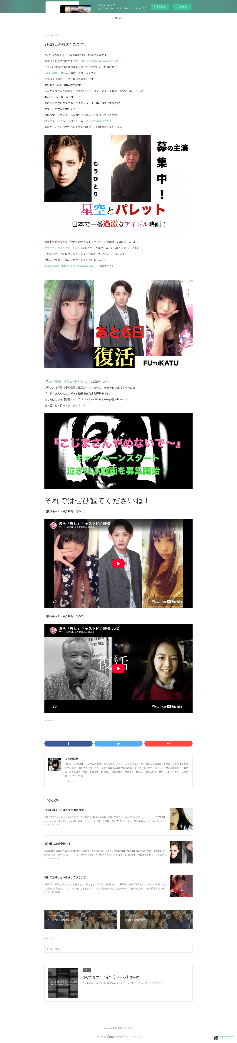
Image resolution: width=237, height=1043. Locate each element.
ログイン (182, 6)
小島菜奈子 (70, 381)
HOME (118, 17)
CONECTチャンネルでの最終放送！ (65, 810)
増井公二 (85, 381)
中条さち (49, 248)
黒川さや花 (63, 248)
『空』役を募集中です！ (97, 121)
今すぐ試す (160, 6)
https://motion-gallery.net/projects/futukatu (69, 265)
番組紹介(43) (49, 720)
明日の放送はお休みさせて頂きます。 (66, 877)
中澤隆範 (56, 381)
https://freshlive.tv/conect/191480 (100, 61)
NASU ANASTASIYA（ (57, 73)
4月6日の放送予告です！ (58, 843)
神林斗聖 (78, 248)
